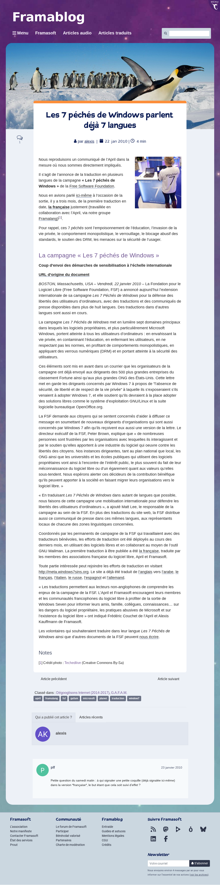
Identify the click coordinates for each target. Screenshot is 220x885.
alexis (89, 141)
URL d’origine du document (64, 274)
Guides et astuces (113, 831)
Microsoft (89, 698)
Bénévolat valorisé (68, 835)
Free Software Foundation (91, 186)
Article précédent (54, 679)
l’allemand (115, 578)
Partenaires (63, 840)
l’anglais (145, 572)
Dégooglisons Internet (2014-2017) (82, 693)
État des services (21, 840)
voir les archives (199, 874)
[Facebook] (166, 841)
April (38, 698)
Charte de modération (70, 844)
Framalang (48, 219)
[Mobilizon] (191, 832)
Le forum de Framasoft (71, 826)
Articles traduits (114, 33)
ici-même (84, 195)
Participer (62, 831)
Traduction (118, 698)
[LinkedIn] (153, 841)
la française (59, 207)
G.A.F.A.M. (119, 693)
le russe (75, 578)
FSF (64, 698)
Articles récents (91, 717)
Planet (103, 698)
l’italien (60, 578)
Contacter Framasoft (24, 835)
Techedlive (72, 663)
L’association (19, 826)
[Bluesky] (203, 832)
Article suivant (168, 679)
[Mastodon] (166, 832)
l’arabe (167, 572)
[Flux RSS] (153, 832)
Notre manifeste (21, 831)
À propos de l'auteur (53, 717)
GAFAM (74, 698)
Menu (22, 33)
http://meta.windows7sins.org (64, 572)
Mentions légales (113, 835)
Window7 (134, 698)
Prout (14, 844)
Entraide (107, 826)
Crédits (106, 844)
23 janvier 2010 (171, 767)
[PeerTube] (178, 832)
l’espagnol (92, 578)
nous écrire (149, 637)
